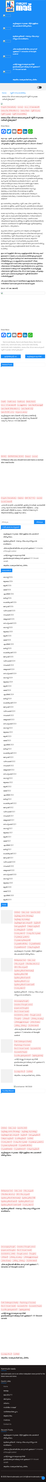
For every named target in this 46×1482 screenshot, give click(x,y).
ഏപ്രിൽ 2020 (8, 895)
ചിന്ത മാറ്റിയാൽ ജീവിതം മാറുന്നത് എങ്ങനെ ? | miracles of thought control (25, 51)
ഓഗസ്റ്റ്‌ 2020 (8, 879)
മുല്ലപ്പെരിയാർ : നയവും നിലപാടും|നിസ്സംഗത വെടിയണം (20, 542)
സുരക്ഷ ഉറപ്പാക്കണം (22, 937)
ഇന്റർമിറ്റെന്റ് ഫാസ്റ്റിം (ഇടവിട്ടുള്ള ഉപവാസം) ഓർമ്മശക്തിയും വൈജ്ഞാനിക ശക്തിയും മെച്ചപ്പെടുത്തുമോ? (12, 356)
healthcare (21, 401)
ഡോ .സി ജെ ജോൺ (32, 107)
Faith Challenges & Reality (23, 1041)
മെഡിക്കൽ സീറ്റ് (27, 408)
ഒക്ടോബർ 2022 (8, 770)
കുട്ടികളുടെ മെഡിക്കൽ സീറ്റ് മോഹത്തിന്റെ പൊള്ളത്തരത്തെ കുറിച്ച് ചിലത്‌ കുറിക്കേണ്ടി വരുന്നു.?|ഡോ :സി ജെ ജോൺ (19, 418)
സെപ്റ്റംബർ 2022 (9, 774)
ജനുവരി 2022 (8, 807)
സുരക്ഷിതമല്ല (34, 943)
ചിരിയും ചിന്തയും (20, 1025)
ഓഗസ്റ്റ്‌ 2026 (8, 577)
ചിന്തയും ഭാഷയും (37, 1018)
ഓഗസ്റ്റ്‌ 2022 (8, 778)
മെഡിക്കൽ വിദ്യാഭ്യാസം (10, 408)
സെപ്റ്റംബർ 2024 (9, 673)
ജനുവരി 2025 (8, 657)
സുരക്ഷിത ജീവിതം (21, 943)
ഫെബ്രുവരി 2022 (10, 803)
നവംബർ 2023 (8, 715)
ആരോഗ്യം (7, 1416)
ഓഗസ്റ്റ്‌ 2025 (8, 627)
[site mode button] (39, 87)
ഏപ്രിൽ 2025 (8, 644)
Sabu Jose (25, 912)
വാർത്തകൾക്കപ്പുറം (10, 1412)
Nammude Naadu (9, 342)
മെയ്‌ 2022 (7, 791)
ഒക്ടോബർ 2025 (8, 619)
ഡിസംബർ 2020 (9, 862)
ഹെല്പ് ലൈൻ (6, 501)
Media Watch (31, 401)
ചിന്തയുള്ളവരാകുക (21, 1022)
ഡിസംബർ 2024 (9, 661)
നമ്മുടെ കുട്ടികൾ (33, 926)
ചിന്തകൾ (26, 1018)
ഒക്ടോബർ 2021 (8, 820)
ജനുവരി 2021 (8, 858)
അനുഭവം (7, 1399)
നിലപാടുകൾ (19, 963)
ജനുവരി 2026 (8, 606)
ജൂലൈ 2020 (8, 883)
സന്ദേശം (6, 1420)
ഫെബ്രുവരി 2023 (10, 753)
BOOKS (3, 456)
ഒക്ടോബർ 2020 (8, 870)
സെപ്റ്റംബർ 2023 (9, 724)
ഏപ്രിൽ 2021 (8, 845)
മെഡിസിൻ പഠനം (7, 412)
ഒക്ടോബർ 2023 (8, 719)
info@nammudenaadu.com (33, 1477)
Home (5, 1386)
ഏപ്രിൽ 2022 (8, 795)
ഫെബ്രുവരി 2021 (10, 853)
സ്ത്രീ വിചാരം (35, 110)
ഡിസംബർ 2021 (9, 812)
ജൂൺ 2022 (7, 786)
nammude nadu (15, 345)
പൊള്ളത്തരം (22, 405)
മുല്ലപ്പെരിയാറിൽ (21, 974)
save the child (35, 912)
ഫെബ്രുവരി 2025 (10, 652)
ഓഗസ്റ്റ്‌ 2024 (8, 678)
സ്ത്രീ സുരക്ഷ (5, 114)
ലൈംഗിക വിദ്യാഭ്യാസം (10, 110)
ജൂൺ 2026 (7, 585)
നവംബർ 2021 (8, 816)
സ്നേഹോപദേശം (21, 412)
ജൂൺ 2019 (7, 900)
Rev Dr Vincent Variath (22, 1011)
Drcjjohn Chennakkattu (8, 107)
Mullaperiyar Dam (20, 960)
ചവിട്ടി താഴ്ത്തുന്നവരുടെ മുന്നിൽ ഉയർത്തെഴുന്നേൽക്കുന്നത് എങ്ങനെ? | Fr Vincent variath (26, 66)
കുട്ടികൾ (37, 923)
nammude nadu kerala (30, 345)
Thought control (35, 1015)
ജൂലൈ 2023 (8, 732)
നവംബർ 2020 (8, 866)
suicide (39, 498)
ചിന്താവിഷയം (35, 1022)
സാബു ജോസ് (20, 933)
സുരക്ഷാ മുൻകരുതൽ (22, 940)
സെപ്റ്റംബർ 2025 (9, 623)
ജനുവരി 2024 (8, 707)
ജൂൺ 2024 (7, 686)
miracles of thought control (23, 1004)
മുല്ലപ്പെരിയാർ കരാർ (22, 977)
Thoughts (18, 1018)
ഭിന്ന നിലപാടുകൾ (21, 967)
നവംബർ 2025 (8, 615)
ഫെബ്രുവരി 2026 (10, 602)
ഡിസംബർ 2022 (9, 761)
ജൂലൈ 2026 (8, 581)
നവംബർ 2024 (8, 665)
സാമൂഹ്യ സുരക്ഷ (33, 933)
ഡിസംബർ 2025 (9, 611)
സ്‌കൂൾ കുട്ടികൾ (33, 947)
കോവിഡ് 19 (7, 1395)
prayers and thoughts (21, 1008)
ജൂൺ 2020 (7, 887)
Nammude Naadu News (24, 342)
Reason (27, 456)
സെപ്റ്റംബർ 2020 (9, 874)
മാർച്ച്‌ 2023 (7, 749)
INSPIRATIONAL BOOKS (15, 456)
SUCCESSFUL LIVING (21, 1015)
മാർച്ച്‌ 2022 (7, 799)
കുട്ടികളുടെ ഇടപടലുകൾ (23, 923)
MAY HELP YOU (30, 498)
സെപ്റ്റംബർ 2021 (9, 824)
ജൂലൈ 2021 (8, 833)
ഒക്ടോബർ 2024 (8, 669)
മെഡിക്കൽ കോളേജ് (35, 405)
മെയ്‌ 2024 (7, 690)
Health (3, 401)
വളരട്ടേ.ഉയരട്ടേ (37, 1055)
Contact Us (7, 1424)
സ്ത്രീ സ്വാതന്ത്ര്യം (19, 114)
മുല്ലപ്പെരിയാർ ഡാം (22, 981)
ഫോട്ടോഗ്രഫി (20, 1071)
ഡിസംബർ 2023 (9, 711)
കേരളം (6, 1391)
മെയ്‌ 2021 (7, 841)
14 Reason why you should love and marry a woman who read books (22, 461)
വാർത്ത (29, 930)
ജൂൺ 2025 (7, 636)
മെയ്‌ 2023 (7, 740)
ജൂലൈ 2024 (8, 682)
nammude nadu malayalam (11, 347)
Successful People (21, 1052)
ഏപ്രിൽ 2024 (8, 694)
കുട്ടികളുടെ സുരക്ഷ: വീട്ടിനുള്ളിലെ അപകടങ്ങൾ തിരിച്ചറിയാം (21, 535)
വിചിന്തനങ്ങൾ (33, 1025)
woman (20, 107)
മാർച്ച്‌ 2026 (7, 598)
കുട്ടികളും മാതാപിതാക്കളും (24, 916)
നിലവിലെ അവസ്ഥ (32, 963)
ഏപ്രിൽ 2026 (8, 594)
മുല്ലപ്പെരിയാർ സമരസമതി (24, 984)
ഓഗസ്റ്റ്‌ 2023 (8, 728)
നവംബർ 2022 (8, 766)
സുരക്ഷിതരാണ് (20, 947)
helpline (20, 498)
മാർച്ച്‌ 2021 (7, 849)
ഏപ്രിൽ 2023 (8, 745)
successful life (35, 1048)
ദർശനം (6, 1403)
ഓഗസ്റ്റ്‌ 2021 (8, 828)
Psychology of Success (22, 1045)
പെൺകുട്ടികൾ (20, 930)
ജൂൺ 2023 (7, 736)
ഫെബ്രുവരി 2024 (10, 703)
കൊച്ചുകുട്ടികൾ (20, 926)
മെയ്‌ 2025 (7, 640)
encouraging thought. (21, 1001)
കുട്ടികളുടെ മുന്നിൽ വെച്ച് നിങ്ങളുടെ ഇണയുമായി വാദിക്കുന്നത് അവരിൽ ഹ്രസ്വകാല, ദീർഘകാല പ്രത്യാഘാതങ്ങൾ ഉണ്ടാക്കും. (36, 356)
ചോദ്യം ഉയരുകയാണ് (22, 1055)
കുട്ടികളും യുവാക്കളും (22, 919)
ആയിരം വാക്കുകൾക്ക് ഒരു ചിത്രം (25, 79)
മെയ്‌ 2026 (7, 590)
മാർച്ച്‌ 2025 (7, 648)
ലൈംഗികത (25, 110)
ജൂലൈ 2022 (8, 782)
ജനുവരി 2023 (8, 757)
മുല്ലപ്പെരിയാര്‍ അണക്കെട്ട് (24, 970)
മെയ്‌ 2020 (7, 891)
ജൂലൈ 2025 (8, 632)
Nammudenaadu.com (15, 1477)
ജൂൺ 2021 (7, 837)
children (17, 912)
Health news (12, 401)
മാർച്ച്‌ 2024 (7, 699)
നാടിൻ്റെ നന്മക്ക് (9, 1407)
